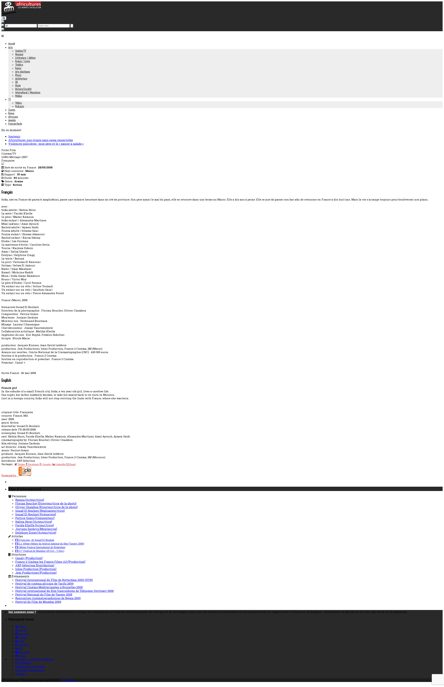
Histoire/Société (23, 89)
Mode (18, 85)
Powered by (9, 475)
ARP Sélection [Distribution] (34, 565)
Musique (19, 54)
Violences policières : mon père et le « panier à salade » (46, 144)
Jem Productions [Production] (36, 572)
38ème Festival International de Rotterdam (41, 547)
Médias (18, 96)
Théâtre (19, 64)
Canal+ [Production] (28, 558)
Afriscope (13, 116)
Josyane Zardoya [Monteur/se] (36, 529)
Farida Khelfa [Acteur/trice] (34, 525)
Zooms (11, 110)
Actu (10, 47)
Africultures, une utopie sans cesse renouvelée (40, 140)
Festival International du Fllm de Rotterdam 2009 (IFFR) (54, 580)
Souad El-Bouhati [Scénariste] (35, 514)
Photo (18, 75)
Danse (18, 68)
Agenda (12, 120)
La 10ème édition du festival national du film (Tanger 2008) (51, 543)
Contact (20, 674)
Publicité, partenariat (30, 670)
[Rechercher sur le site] (3, 18)
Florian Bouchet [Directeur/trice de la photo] (45, 503)
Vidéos (18, 103)
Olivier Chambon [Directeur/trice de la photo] (46, 507)
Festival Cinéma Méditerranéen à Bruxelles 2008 (49, 587)
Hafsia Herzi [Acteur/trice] (33, 521)
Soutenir (14, 136)
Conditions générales (30, 666)
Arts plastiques (22, 71)
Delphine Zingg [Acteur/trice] (35, 532)
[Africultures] (21, 14)
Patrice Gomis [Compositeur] (34, 518)
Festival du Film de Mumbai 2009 (38, 602)
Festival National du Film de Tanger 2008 (43, 594)
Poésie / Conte (22, 61)
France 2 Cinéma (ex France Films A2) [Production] (50, 562)
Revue (11, 113)
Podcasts (19, 106)
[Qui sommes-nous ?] (2, 29)
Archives (68, 680)
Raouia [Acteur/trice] (29, 500)
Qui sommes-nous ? (22, 612)
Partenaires (23, 663)
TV (9, 99)
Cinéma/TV (20, 51)
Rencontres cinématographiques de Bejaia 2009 (48, 598)
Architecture (21, 78)
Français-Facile (15, 123)
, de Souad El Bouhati (36, 540)
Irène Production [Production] (35, 569)
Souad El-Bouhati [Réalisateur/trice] (40, 511)
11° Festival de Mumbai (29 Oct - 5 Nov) (41, 551)
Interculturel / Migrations (27, 92)
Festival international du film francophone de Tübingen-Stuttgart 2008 (64, 591)
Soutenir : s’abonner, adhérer (34, 659)
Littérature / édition (25, 57)
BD (16, 82)
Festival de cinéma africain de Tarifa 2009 (44, 583)
